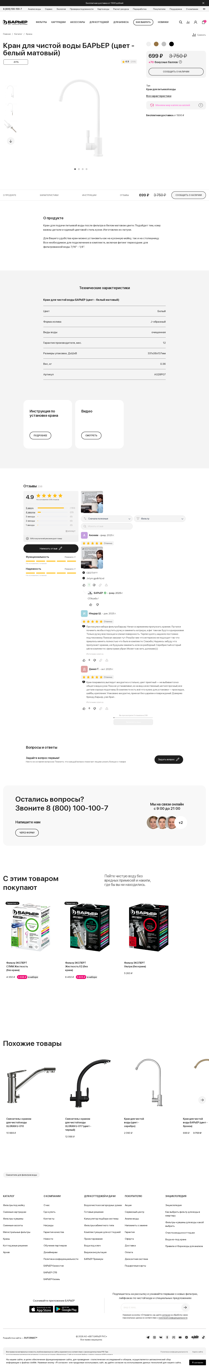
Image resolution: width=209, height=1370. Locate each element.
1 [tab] (75, 169)
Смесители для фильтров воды (21, 1175)
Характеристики (49, 195)
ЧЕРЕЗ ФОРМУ (27, 832)
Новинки (163, 22)
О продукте (9, 195)
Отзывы (124, 195)
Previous (11, 77)
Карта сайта (197, 1352)
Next (11, 141)
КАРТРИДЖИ (58, 22)
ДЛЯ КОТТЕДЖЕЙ (99, 22)
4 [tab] (86, 169)
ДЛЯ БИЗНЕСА (121, 22)
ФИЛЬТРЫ (41, 22)
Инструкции (89, 195)
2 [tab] (79, 169)
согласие (166, 1315)
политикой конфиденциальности (173, 1318)
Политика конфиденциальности (174, 1352)
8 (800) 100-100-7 (12, 9)
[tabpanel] (80, 119)
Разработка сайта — (20, 1338)
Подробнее (40, 435)
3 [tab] (82, 169)
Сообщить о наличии (176, 71)
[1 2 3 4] (80, 124)
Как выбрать (143, 22)
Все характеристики (158, 96)
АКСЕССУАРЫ (77, 22)
